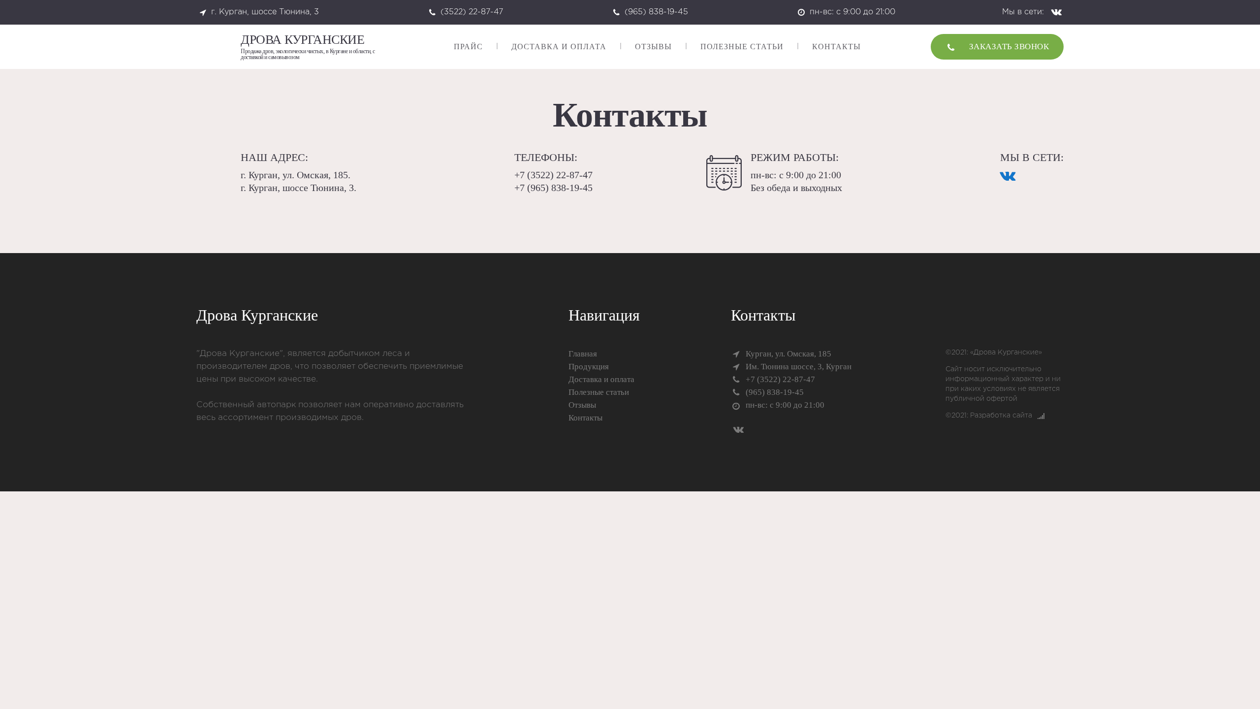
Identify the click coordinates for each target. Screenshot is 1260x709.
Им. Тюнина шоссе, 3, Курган (798, 366)
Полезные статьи (742, 46)
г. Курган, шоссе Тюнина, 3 (265, 12)
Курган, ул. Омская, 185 (788, 353)
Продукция (588, 366)
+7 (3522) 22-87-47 (553, 174)
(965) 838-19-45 (656, 12)
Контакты (836, 46)
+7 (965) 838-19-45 (553, 187)
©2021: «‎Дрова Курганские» (993, 352)
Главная (582, 353)
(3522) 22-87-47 (472, 12)
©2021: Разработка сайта (988, 416)
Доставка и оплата (558, 46)
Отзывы (653, 46)
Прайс (468, 46)
